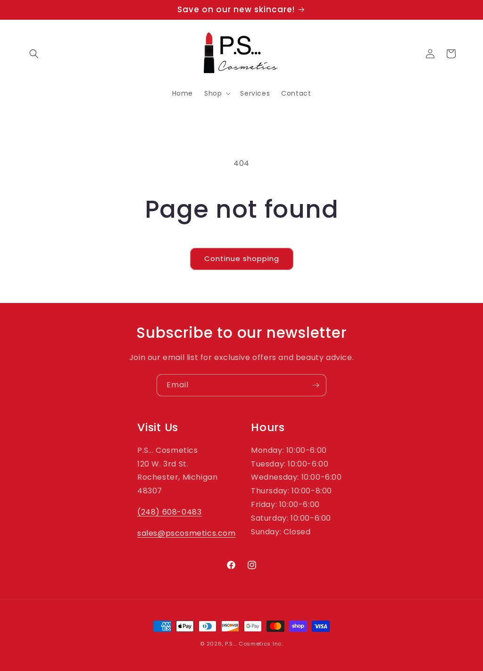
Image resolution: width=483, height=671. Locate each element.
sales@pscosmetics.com (186, 533)
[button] (34, 53)
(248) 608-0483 (169, 512)
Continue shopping (241, 258)
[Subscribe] (315, 385)
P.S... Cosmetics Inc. (254, 643)
